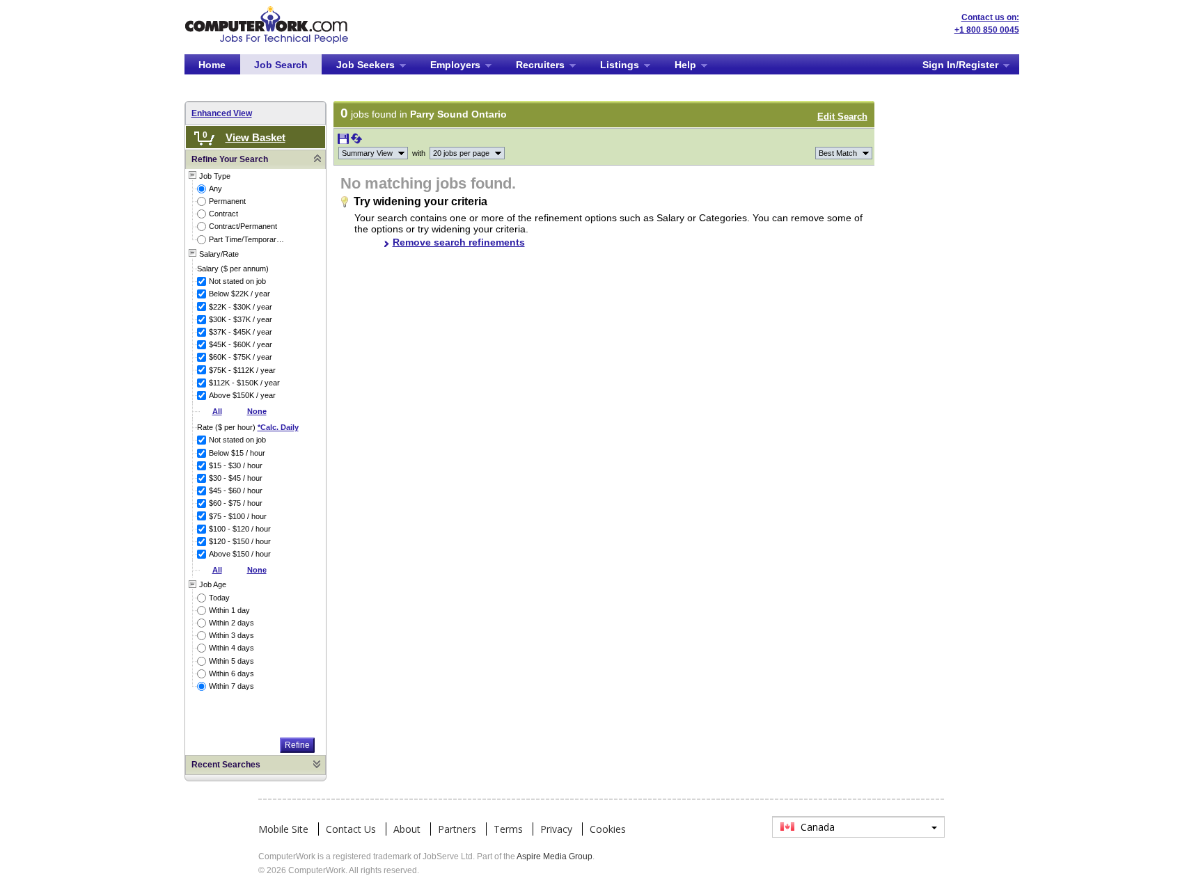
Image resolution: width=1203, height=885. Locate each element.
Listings (619, 64)
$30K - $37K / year (240, 319)
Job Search (281, 64)
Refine (297, 745)
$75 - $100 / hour (238, 516)
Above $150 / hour (240, 554)
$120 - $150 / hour (240, 541)
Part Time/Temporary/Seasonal (247, 239)
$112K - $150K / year (244, 382)
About (406, 829)
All (217, 411)
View (367, 153)
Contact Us (351, 829)
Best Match (838, 153)
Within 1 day (229, 610)
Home (212, 64)
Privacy (556, 829)
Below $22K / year (239, 293)
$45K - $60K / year (240, 344)
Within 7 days (231, 686)
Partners (457, 829)
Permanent (227, 201)
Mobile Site (283, 829)
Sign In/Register (960, 64)
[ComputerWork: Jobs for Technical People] (266, 11)
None (257, 411)
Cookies (608, 829)
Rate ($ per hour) (248, 427)
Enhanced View (221, 113)
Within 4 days (231, 648)
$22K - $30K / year (240, 307)
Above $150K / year (242, 395)
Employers (455, 64)
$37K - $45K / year (240, 332)
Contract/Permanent (243, 226)
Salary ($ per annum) (233, 268)
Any (215, 188)
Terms (508, 829)
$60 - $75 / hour (235, 503)
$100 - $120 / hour (240, 529)
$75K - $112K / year (242, 370)
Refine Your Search (229, 159)
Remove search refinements (459, 242)
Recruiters (540, 64)
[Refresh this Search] (356, 141)
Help (685, 64)
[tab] (255, 160)
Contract (223, 213)
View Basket (255, 137)
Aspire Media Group (554, 856)
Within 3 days (231, 635)
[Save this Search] (344, 141)
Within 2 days (231, 623)
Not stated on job (237, 281)
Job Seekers (365, 64)
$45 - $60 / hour (235, 490)
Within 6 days (231, 673)
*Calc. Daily (278, 427)
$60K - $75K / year (240, 357)
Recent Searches (225, 765)
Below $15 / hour (237, 453)
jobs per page (461, 153)
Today (219, 597)
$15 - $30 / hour (235, 465)
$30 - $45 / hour (235, 478)
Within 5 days (231, 661)
